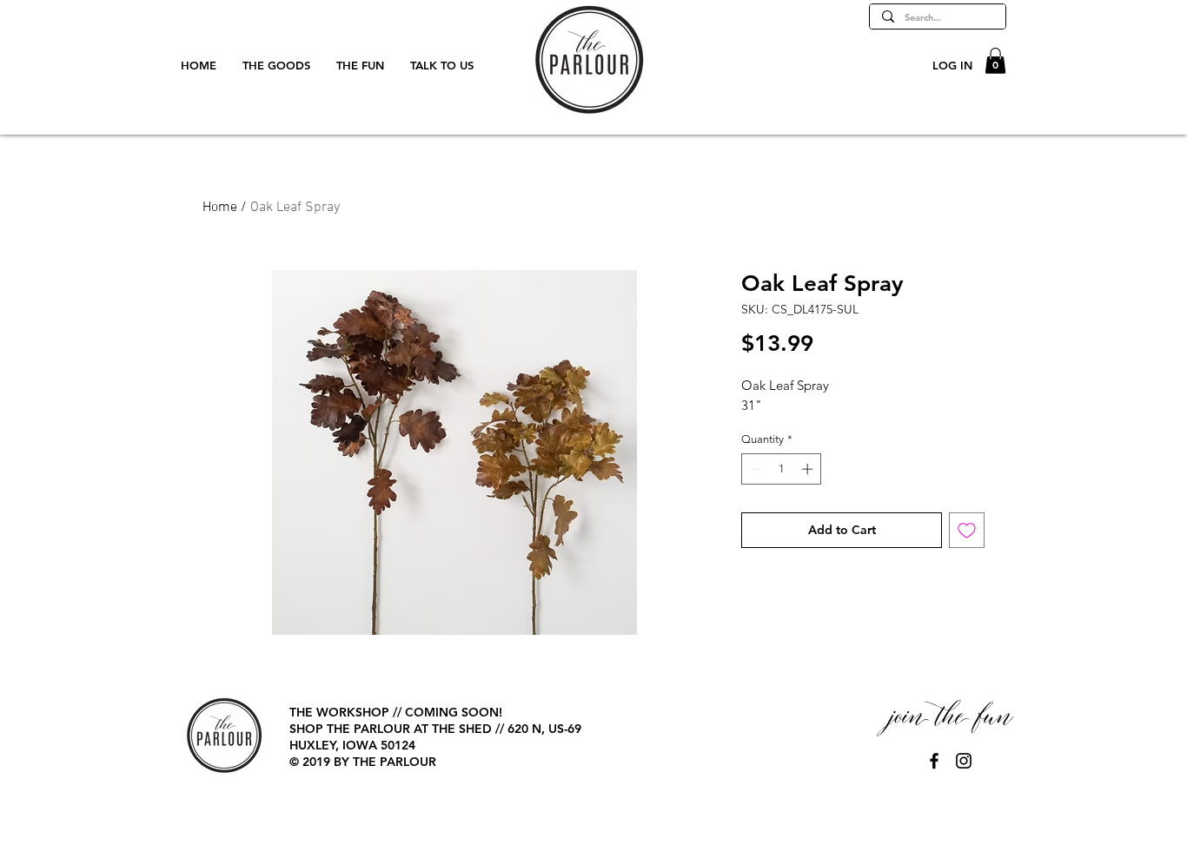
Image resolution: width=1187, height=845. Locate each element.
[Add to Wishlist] (967, 530)
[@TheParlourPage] (934, 760)
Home (219, 207)
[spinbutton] (782, 469)
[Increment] (809, 469)
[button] (995, 61)
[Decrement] (754, 469)
